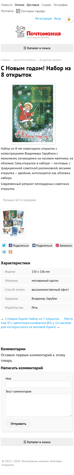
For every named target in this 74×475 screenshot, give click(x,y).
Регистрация (43, 18)
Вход (57, 18)
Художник (11, 298)
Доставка (33, 5)
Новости (6, 5)
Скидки (46, 5)
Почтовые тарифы (33, 11)
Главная (5, 60)
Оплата (19, 5)
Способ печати (15, 289)
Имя (8, 378)
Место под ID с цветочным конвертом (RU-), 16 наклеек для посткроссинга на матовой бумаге (37, 323)
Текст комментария (18, 391)
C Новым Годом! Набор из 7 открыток (32, 319)
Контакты (7, 11)
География (60, 5)
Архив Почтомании (25, 60)
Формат (10, 272)
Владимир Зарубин (50, 60)
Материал (11, 281)
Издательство (14, 307)
